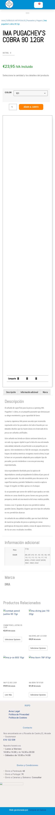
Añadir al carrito (31, 107)
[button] (18, 378)
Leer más (8, 695)
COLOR (8, 92)
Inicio (3, 20)
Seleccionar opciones (12, 639)
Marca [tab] (45, 392)
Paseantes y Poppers (35, 20)
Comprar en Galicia (37, 810)
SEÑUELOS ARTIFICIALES (16, 20)
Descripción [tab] (11, 392)
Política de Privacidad (19, 714)
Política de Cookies (18, 717)
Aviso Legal (14, 711)
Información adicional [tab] (29, 392)
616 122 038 (9, 740)
